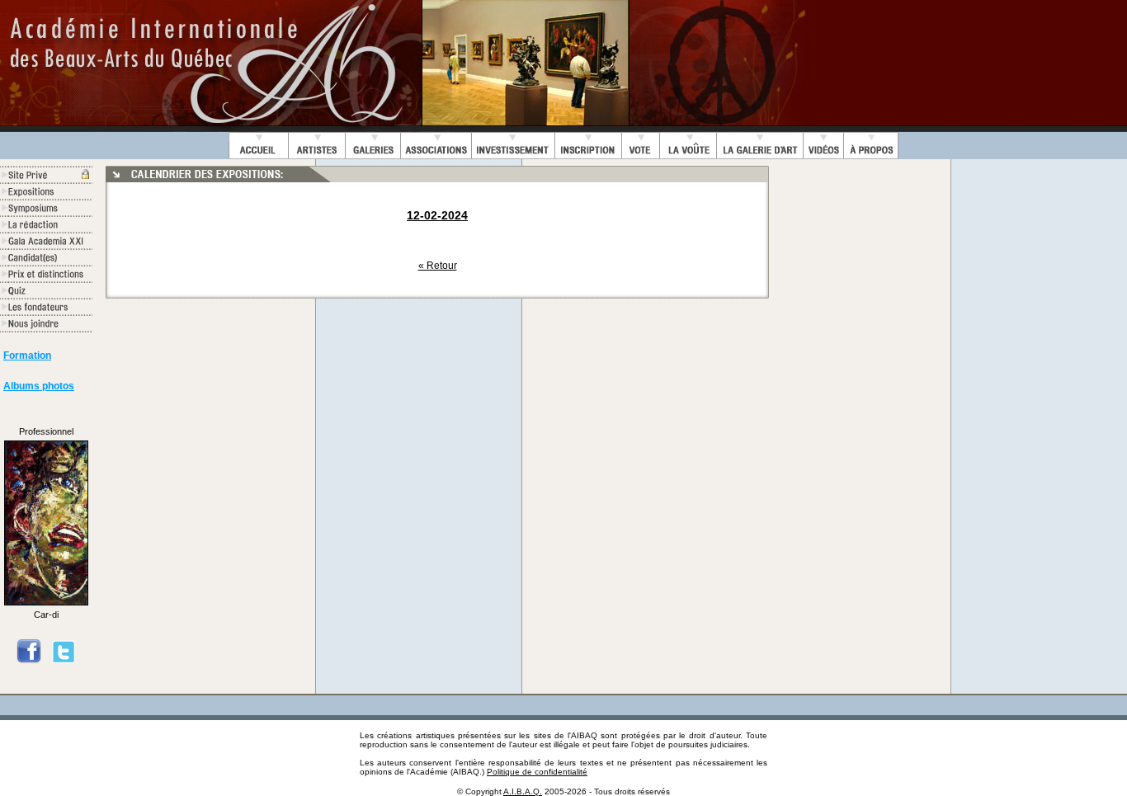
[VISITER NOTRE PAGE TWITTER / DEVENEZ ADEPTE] (63, 661)
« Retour (437, 265)
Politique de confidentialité (537, 771)
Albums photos (38, 386)
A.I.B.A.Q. (522, 791)
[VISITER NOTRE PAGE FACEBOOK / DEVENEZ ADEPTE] (29, 661)
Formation (27, 355)
